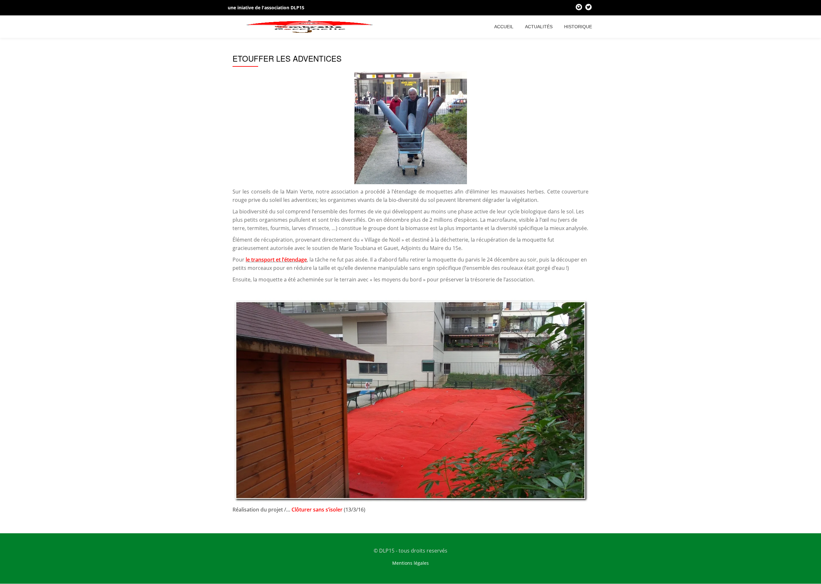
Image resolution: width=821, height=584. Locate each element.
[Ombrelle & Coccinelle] (311, 26)
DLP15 (297, 7)
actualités (539, 26)
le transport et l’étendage (276, 259)
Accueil (503, 26)
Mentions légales (410, 563)
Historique (578, 26)
